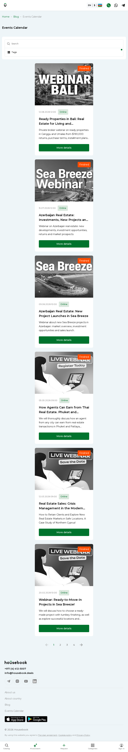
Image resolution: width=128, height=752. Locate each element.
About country (13, 698)
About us (10, 692)
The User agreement (47, 735)
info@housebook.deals (19, 673)
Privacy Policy (83, 735)
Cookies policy (65, 735)
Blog (16, 16)
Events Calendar (14, 710)
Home (6, 16)
